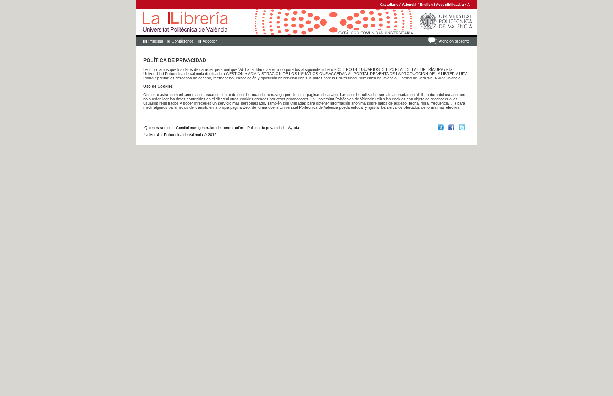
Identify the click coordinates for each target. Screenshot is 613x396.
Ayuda (293, 128)
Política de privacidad (265, 128)
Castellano (389, 4)
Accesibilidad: (449, 4)
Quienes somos (158, 128)
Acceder (210, 41)
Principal (155, 41)
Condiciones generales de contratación (209, 128)
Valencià (409, 4)
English (426, 4)
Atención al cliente (454, 41)
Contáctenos (183, 41)
